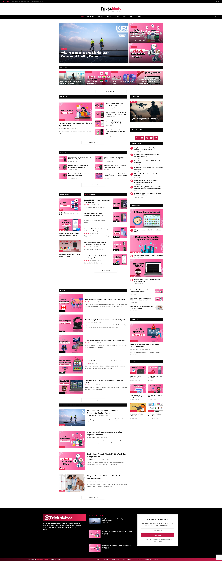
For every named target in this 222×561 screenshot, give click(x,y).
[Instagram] (147, 138)
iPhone (116, 250)
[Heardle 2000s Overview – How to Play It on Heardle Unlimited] (146, 268)
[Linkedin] (156, 138)
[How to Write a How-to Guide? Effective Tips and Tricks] (75, 111)
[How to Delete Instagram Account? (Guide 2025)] (99, 123)
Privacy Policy (115, 559)
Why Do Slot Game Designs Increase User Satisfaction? (104, 361)
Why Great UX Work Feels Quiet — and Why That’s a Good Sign (147, 194)
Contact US (139, 559)
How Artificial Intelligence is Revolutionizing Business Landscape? (148, 81)
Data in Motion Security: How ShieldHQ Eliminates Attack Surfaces (146, 181)
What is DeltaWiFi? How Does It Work (155, 377)
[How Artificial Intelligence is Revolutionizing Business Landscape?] (150, 78)
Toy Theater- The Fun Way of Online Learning (155, 414)
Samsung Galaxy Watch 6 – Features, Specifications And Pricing (115, 166)
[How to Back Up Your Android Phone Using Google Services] (120, 259)
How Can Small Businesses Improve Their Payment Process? (145, 33)
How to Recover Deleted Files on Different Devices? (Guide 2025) (116, 113)
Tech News (90, 17)
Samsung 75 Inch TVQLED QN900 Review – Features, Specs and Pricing (115, 174)
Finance (62, 490)
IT (138, 72)
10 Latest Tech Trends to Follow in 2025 (124, 82)
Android (62, 230)
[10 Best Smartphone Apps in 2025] (70, 204)
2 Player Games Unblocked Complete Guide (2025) (147, 230)
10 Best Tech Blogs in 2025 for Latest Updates (96, 82)
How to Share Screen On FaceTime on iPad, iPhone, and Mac (115, 131)
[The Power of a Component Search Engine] (138, 388)
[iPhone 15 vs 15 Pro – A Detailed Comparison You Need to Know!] (120, 246)
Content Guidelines (127, 559)
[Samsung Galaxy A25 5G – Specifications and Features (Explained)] (120, 217)
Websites (133, 47)
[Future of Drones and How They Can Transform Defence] (146, 112)
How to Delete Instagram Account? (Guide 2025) (113, 122)
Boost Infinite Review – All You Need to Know (137, 414)
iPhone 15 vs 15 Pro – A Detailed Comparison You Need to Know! (95, 243)
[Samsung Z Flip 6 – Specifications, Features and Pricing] (120, 232)
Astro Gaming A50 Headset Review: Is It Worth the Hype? (79, 158)
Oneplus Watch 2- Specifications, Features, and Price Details (78, 166)
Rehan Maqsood (135, 60)
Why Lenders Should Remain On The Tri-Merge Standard (26, 1)
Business (64, 48)
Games (133, 227)
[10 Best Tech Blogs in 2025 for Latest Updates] (98, 78)
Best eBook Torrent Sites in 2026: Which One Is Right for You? (145, 53)
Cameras (133, 101)
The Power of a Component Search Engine (136, 396)
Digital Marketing (136, 252)
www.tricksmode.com (42, 559)
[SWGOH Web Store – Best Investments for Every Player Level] (71, 385)
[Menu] (218, 17)
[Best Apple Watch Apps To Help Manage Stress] (70, 246)
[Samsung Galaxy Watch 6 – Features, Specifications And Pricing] (99, 167)
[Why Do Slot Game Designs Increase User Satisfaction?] (71, 365)
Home (82, 17)
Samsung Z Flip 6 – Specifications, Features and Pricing (96, 230)
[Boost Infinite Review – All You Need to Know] (138, 407)
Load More (110, 91)
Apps (124, 17)
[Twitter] (142, 138)
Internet (151, 373)
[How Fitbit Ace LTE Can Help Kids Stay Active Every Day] (63, 176)
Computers (134, 340)
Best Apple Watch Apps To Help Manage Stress (69, 255)
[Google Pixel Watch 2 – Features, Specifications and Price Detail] (99, 159)
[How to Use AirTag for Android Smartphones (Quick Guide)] (70, 225)
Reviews (138, 17)
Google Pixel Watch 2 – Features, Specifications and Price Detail (114, 158)
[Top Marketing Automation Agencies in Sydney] (146, 244)
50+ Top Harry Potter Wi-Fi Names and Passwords (155, 396)
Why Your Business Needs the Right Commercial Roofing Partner (85, 54)
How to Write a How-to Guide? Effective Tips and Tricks (75, 124)
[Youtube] (151, 138)
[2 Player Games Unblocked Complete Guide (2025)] (146, 218)
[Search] (215, 16)
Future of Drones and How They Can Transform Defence (144, 119)
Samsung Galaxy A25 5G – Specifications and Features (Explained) (93, 214)
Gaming (131, 17)
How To (100, 17)
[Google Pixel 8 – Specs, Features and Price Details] (120, 203)
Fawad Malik (135, 349)
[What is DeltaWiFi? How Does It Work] (155, 370)
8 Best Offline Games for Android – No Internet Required (148, 174)
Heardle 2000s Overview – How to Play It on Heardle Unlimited (147, 280)
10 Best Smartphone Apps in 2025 (68, 214)
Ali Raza (63, 128)
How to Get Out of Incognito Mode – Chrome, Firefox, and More (136, 377)
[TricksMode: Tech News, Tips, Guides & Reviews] (111, 9)
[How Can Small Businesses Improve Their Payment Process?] (72, 439)
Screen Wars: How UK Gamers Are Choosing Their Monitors (105, 340)
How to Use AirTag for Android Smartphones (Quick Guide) (69, 234)
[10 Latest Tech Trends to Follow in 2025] (124, 78)
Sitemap (156, 559)
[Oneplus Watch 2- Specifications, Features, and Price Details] (63, 167)
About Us (148, 559)
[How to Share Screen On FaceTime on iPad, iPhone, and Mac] (99, 132)
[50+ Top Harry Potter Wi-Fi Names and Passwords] (155, 388)
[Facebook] (137, 138)
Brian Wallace (65, 60)
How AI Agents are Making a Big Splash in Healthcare (70, 82)
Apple (61, 251)
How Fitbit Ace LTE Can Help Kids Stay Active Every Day (78, 174)
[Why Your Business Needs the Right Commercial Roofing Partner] (93, 43)
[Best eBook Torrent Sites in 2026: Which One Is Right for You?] (72, 461)
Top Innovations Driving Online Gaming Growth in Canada (105, 299)
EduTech (151, 411)
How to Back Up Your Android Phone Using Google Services (96, 257)
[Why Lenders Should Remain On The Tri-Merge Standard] (72, 483)
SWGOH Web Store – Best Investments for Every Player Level (104, 381)
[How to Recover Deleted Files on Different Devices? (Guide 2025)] (99, 114)
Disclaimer (105, 559)
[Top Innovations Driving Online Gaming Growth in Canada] (71, 303)
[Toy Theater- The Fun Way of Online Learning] (155, 407)
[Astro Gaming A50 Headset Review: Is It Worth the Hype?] (63, 159)
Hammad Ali (134, 40)
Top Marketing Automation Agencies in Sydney (148, 255)
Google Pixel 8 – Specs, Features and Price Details (97, 201)
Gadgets (108, 17)
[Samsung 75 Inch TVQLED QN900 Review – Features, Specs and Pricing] (99, 176)
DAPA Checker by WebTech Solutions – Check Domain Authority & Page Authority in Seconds (148, 187)
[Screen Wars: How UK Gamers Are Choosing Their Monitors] (71, 344)
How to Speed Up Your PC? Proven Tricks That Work (114, 104)
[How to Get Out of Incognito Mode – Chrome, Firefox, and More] (138, 370)
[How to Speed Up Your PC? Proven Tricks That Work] (99, 105)
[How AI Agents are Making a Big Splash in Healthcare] (72, 78)
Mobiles (116, 17)
